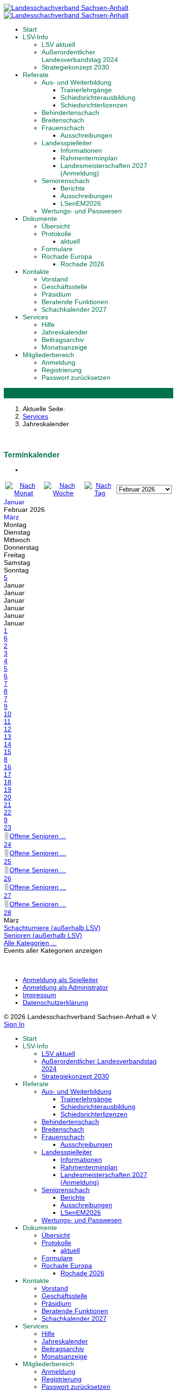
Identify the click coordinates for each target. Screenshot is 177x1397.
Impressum (39, 995)
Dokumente (40, 218)
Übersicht (56, 226)
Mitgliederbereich (48, 355)
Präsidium (56, 294)
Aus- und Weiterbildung (76, 82)
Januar (14, 502)
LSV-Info (35, 37)
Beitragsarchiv (63, 339)
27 (7, 895)
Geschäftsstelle (64, 286)
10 (7, 714)
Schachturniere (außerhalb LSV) (52, 927)
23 (7, 827)
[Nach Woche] (63, 493)
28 (7, 912)
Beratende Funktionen (75, 302)
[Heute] (99, 493)
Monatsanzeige (64, 347)
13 (7, 736)
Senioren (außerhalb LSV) (43, 935)
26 (7, 878)
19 (7, 789)
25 (7, 861)
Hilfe (48, 324)
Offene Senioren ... (37, 836)
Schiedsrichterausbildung (97, 97)
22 (7, 812)
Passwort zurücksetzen (76, 377)
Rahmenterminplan (89, 158)
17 (7, 774)
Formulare (57, 249)
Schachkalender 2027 (74, 309)
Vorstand (55, 279)
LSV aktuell (58, 44)
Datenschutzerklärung (55, 1002)
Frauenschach (63, 128)
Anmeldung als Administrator (65, 987)
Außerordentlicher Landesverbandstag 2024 (80, 55)
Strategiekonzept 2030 (75, 67)
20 (7, 797)
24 (7, 844)
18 (7, 782)
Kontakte (36, 271)
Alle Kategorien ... (30, 943)
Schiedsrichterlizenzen (93, 105)
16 (7, 767)
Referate (36, 75)
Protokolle (56, 233)
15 (7, 752)
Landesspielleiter (67, 143)
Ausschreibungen (86, 135)
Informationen (81, 150)
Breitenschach (63, 120)
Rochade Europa (67, 256)
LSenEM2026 (80, 203)
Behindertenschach (70, 112)
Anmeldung (59, 362)
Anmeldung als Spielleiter (60, 980)
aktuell (70, 241)
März (11, 517)
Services (35, 317)
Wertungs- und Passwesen (82, 211)
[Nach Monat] (23, 493)
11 (7, 721)
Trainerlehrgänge (86, 90)
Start (30, 29)
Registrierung (62, 370)
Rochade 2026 (82, 264)
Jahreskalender (65, 332)
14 (7, 744)
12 (7, 729)
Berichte (72, 188)
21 (7, 804)
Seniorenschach (66, 181)
